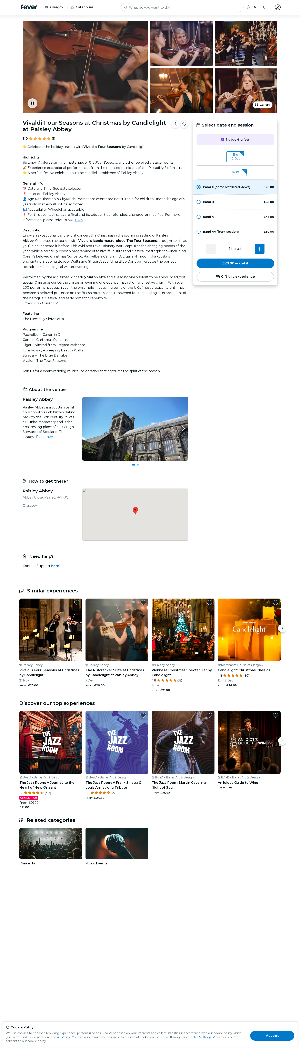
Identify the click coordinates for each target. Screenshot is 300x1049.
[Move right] (282, 628)
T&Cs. (78, 220)
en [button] (254, 7)
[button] (235, 187)
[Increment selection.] (259, 249)
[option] (235, 187)
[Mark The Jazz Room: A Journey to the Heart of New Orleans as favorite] (77, 715)
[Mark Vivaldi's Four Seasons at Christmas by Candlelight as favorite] (77, 602)
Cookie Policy (60, 1037)
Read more (45, 437)
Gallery (265, 105)
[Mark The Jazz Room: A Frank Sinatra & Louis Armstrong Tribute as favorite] (143, 715)
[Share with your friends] (175, 124)
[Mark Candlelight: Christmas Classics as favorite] (275, 602)
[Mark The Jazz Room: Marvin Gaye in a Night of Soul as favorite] (209, 715)
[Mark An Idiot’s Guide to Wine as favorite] (275, 715)
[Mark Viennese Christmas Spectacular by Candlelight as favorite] (209, 602)
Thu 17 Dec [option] (235, 157)
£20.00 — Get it (235, 263)
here (55, 566)
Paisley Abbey (38, 491)
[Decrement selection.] (211, 249)
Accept (272, 1036)
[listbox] (235, 157)
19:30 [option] (235, 172)
